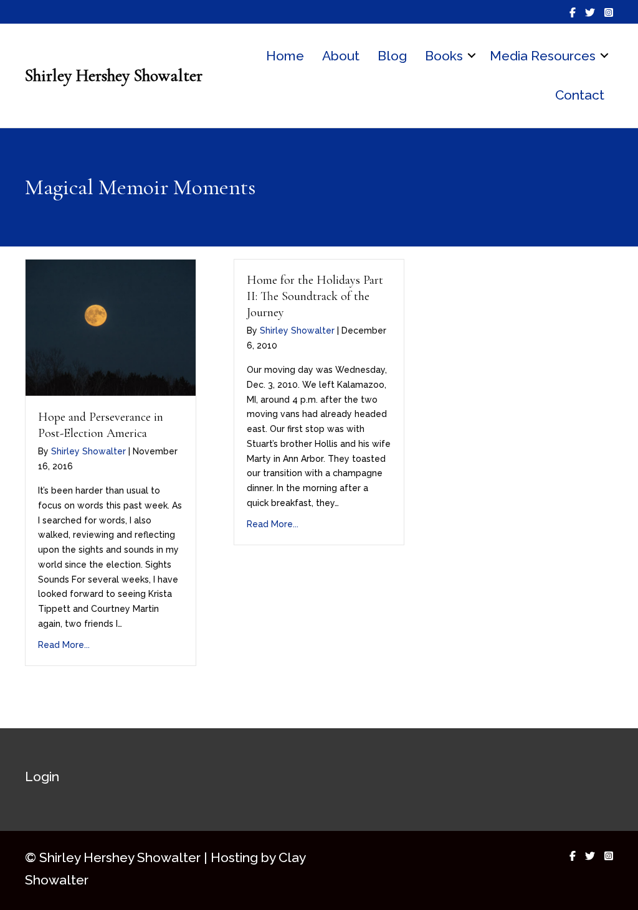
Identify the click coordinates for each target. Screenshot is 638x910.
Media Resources (543, 55)
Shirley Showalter (88, 451)
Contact (579, 95)
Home (285, 55)
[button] (471, 56)
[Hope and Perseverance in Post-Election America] (111, 327)
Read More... (64, 645)
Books (444, 55)
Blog (392, 55)
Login (42, 776)
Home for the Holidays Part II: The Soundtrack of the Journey (315, 296)
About (340, 55)
